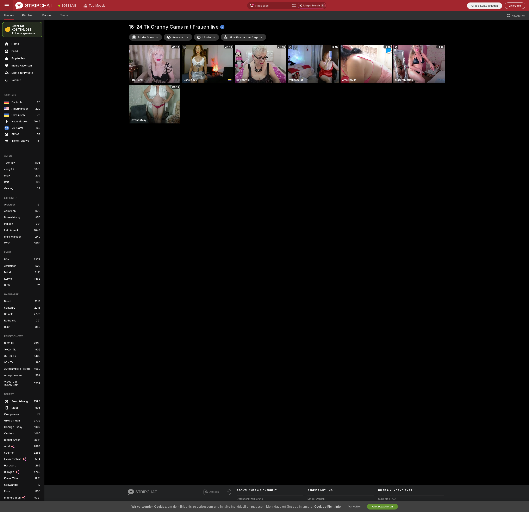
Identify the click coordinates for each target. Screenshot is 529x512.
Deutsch (214, 491)
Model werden (316, 499)
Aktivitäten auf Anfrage (243, 37)
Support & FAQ (387, 499)
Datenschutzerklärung (250, 499)
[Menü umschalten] (6, 5)
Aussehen (178, 37)
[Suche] (294, 5)
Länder (207, 37)
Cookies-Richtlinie (327, 506)
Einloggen (515, 5)
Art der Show (146, 37)
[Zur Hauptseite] (34, 5)
